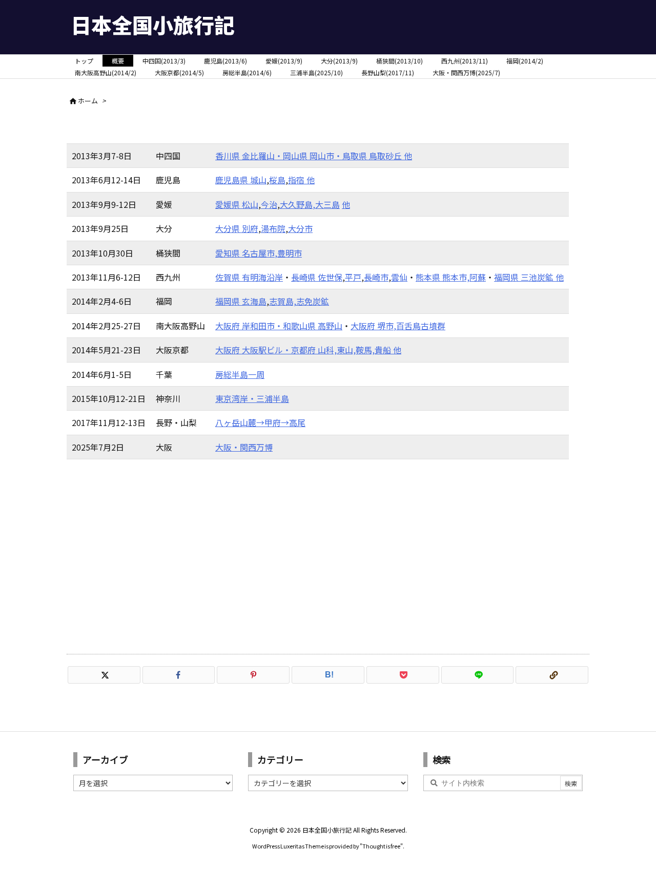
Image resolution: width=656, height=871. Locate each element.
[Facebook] (178, 675)
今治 (269, 204)
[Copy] (552, 675)
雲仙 (399, 277)
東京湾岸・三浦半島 (252, 398)
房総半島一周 (239, 374)
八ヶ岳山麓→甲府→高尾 (260, 422)
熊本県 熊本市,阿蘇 (451, 277)
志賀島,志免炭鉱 (299, 301)
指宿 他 (301, 180)
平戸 (353, 277)
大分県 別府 (236, 228)
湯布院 (273, 228)
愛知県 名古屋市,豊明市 (258, 253)
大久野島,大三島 (310, 204)
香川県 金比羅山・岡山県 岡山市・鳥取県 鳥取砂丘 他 (313, 156)
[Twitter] (104, 675)
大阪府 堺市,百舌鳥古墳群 (398, 326)
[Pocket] (402, 675)
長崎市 (376, 277)
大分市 (300, 228)
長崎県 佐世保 (316, 277)
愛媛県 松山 (236, 204)
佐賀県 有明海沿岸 (249, 277)
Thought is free (381, 846)
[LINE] (477, 675)
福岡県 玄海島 (240, 301)
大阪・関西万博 (244, 447)
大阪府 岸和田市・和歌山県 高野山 (278, 326)
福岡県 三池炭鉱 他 (529, 277)
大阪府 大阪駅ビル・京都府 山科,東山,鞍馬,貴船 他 (308, 350)
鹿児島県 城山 (240, 180)
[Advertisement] (328, 556)
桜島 (277, 180)
